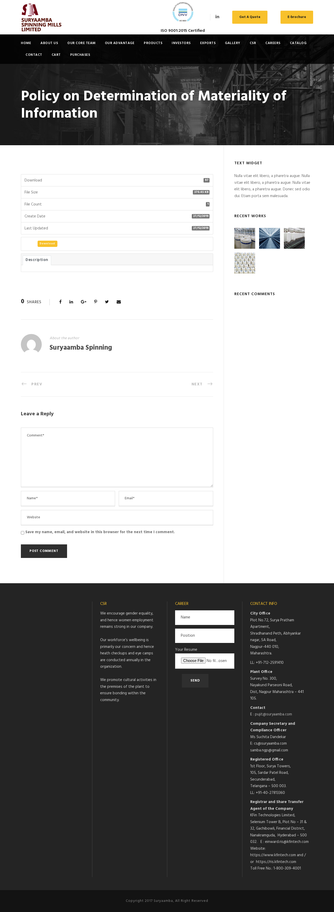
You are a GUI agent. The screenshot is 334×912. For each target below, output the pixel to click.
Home (26, 43)
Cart (56, 55)
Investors (181, 43)
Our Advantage (120, 43)
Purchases (80, 55)
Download (47, 243)
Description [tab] (37, 260)
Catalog (298, 43)
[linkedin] (217, 17)
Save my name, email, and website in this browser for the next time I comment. (100, 532)
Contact (34, 55)
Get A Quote (249, 17)
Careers (273, 43)
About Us (49, 43)
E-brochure (297, 17)
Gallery (232, 43)
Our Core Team (81, 43)
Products (153, 43)
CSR (253, 43)
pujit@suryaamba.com (273, 714)
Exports (208, 43)
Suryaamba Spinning (81, 348)
